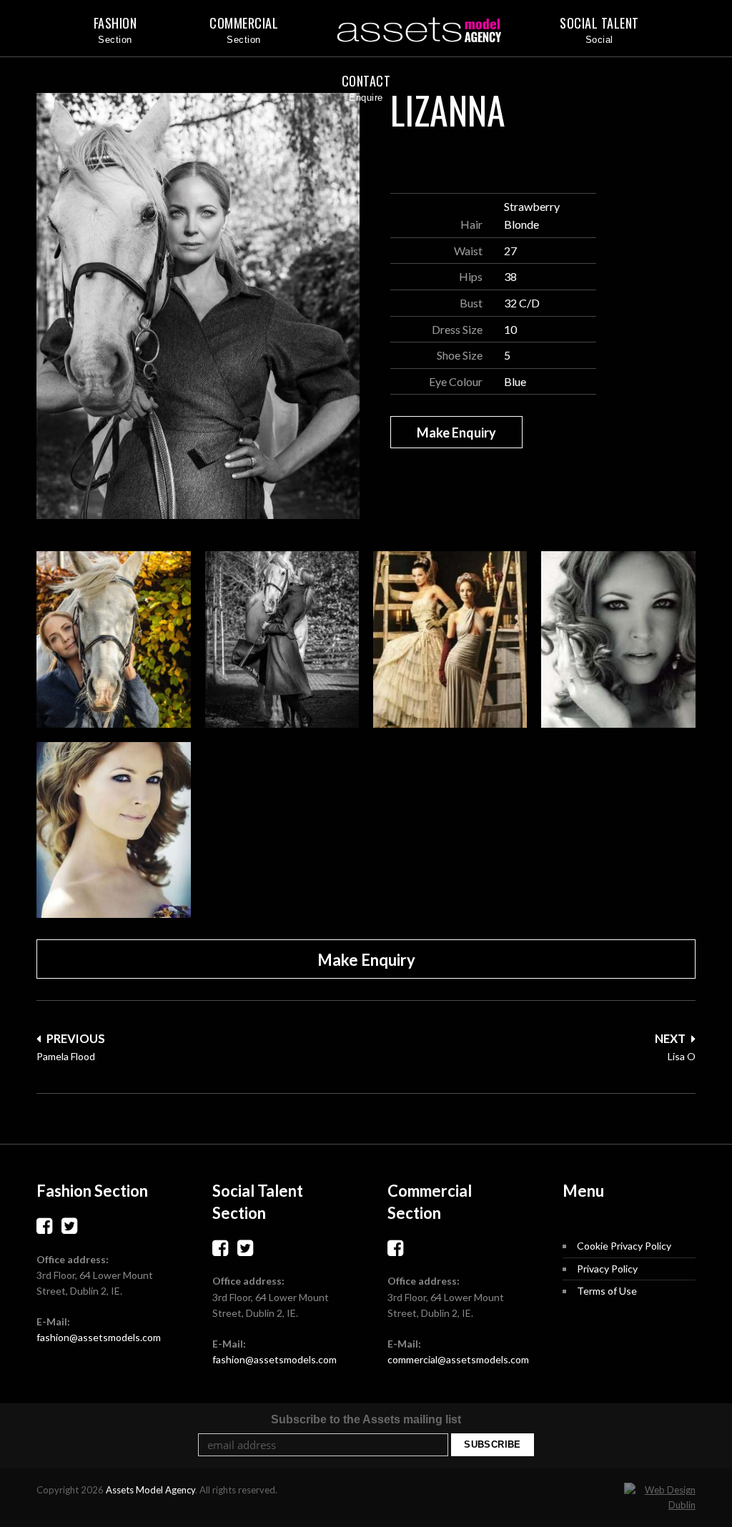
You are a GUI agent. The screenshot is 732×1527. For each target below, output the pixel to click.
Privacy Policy (607, 1268)
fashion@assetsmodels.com (98, 1337)
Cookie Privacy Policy (624, 1246)
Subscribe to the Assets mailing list (366, 1419)
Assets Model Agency (150, 1490)
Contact (366, 80)
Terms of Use (607, 1291)
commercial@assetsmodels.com (458, 1359)
